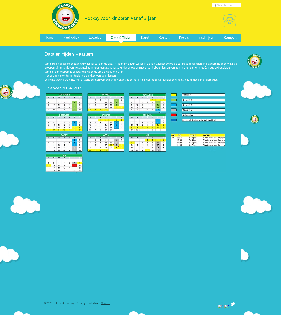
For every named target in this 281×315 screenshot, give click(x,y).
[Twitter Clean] (233, 304)
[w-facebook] (220, 307)
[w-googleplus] (226, 307)
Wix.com (105, 303)
